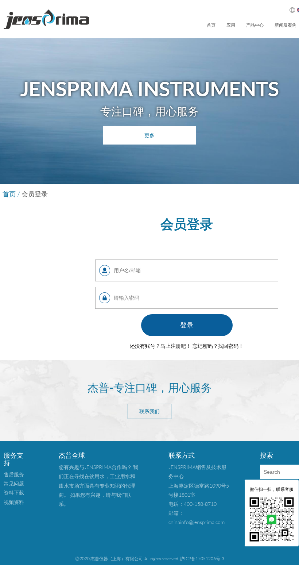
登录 (186, 325)
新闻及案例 (285, 25)
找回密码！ (231, 346)
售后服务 (14, 474)
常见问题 (14, 484)
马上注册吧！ (175, 346)
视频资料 (14, 502)
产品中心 (255, 25)
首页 (211, 25)
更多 (149, 135)
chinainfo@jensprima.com (196, 522)
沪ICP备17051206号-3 (202, 558)
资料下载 (14, 493)
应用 (230, 25)
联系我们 (149, 411)
